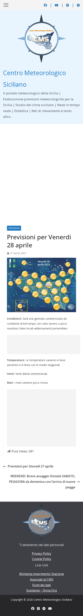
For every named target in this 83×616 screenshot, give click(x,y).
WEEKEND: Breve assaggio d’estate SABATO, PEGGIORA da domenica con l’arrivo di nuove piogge (42, 481)
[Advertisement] (41, 167)
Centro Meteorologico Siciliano (53, 599)
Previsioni (13, 228)
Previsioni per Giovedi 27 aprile (30, 466)
